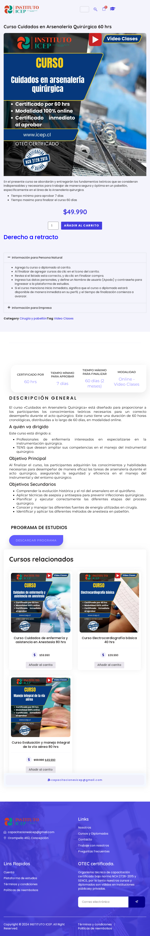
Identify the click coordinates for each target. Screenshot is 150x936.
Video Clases (64, 318)
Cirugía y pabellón (33, 318)
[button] (95, 9)
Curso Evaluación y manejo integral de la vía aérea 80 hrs (41, 744)
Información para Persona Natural (37, 257)
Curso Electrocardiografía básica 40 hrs (109, 640)
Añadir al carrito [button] (41, 665)
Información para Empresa (32, 308)
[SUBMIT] (136, 902)
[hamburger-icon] (84, 9)
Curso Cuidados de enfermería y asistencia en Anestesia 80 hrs (41, 640)
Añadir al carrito (81, 225)
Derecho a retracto (31, 237)
